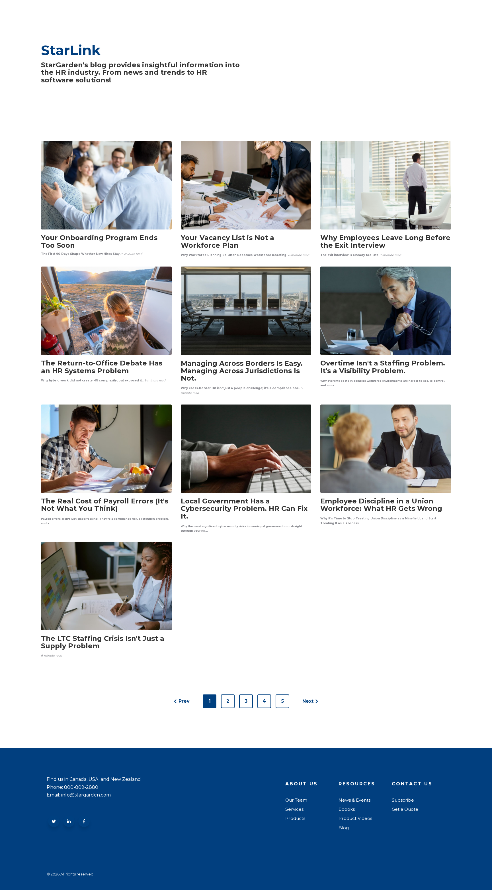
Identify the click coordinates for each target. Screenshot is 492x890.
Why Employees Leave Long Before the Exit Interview (385, 241)
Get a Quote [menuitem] (405, 809)
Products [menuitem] (295, 818)
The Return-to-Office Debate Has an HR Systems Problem (101, 367)
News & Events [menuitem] (354, 800)
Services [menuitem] (294, 809)
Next (307, 701)
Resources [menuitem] (357, 784)
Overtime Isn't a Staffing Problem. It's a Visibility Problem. (382, 367)
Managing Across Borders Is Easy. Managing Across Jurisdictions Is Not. (242, 371)
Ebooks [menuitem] (347, 809)
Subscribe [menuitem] (403, 800)
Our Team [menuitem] (296, 800)
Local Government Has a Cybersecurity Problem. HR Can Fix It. (244, 508)
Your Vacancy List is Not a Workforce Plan (227, 241)
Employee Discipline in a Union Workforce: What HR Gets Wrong (381, 505)
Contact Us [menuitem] (412, 784)
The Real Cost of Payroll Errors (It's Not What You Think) (104, 505)
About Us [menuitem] (301, 784)
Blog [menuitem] (344, 827)
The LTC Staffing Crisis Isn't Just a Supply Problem (102, 642)
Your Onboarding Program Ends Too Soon (99, 241)
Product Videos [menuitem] (355, 818)
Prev (184, 701)
